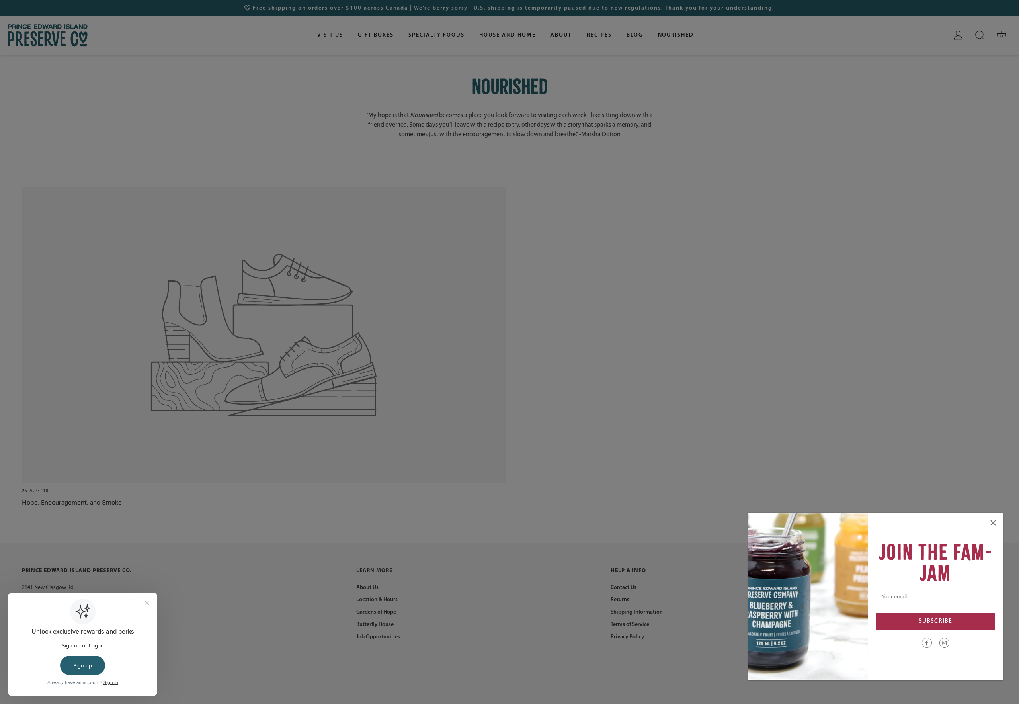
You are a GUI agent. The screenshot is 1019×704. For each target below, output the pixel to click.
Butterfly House (375, 625)
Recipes (599, 35)
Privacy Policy (627, 637)
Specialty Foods (436, 35)
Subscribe (935, 621)
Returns (620, 600)
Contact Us (623, 588)
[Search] (980, 35)
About (561, 35)
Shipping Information (637, 612)
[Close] (993, 523)
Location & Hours (377, 600)
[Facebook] (927, 642)
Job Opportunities (378, 637)
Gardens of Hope (376, 612)
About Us (367, 588)
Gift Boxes (376, 35)
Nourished (676, 35)
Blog (635, 35)
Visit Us (330, 35)
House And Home (507, 35)
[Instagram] (944, 642)
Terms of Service (630, 625)
